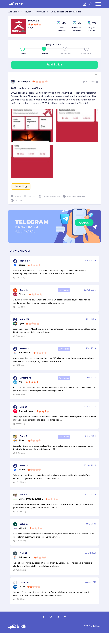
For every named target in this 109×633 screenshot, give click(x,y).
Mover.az (40, 12)
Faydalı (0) (19, 186)
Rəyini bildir (54, 64)
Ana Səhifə (13, 12)
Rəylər (28, 12)
